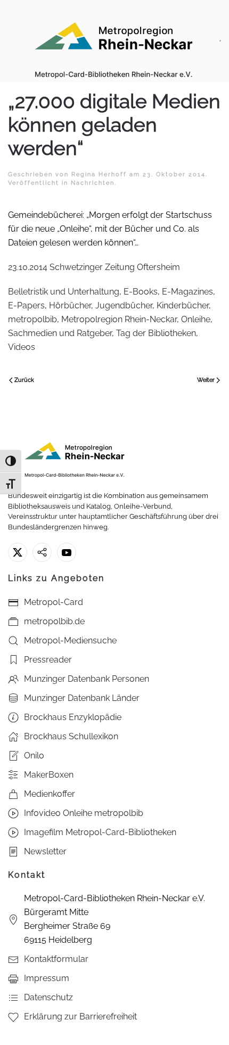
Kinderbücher (183, 305)
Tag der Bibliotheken (156, 333)
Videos (21, 347)
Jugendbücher (123, 305)
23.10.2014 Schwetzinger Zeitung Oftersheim (94, 267)
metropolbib (32, 319)
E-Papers (26, 305)
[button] (220, 41)
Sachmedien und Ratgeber (60, 333)
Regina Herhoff (99, 174)
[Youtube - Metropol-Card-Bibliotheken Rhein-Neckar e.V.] (66, 552)
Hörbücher (70, 305)
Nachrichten (92, 182)
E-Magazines (187, 292)
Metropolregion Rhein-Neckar (119, 319)
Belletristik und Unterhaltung (63, 292)
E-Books (141, 292)
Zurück (24, 380)
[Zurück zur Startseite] (113, 41)
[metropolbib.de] (42, 552)
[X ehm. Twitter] (17, 552)
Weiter (206, 380)
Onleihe (195, 319)
